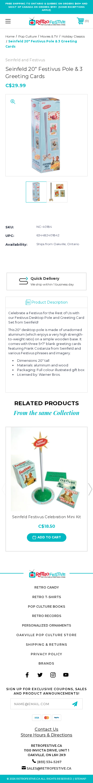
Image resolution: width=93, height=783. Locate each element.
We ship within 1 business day (52, 284)
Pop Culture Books (46, 606)
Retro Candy (46, 587)
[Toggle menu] (13, 21)
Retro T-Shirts (46, 597)
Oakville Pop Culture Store (46, 635)
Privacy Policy (46, 654)
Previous (3, 489)
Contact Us (46, 729)
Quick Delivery (44, 278)
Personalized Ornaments (46, 625)
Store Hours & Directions (46, 735)
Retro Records (46, 616)
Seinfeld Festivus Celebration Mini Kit (46, 517)
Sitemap (80, 778)
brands (46, 663)
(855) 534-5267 (49, 762)
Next (89, 489)
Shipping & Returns (46, 644)
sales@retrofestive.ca (49, 768)
